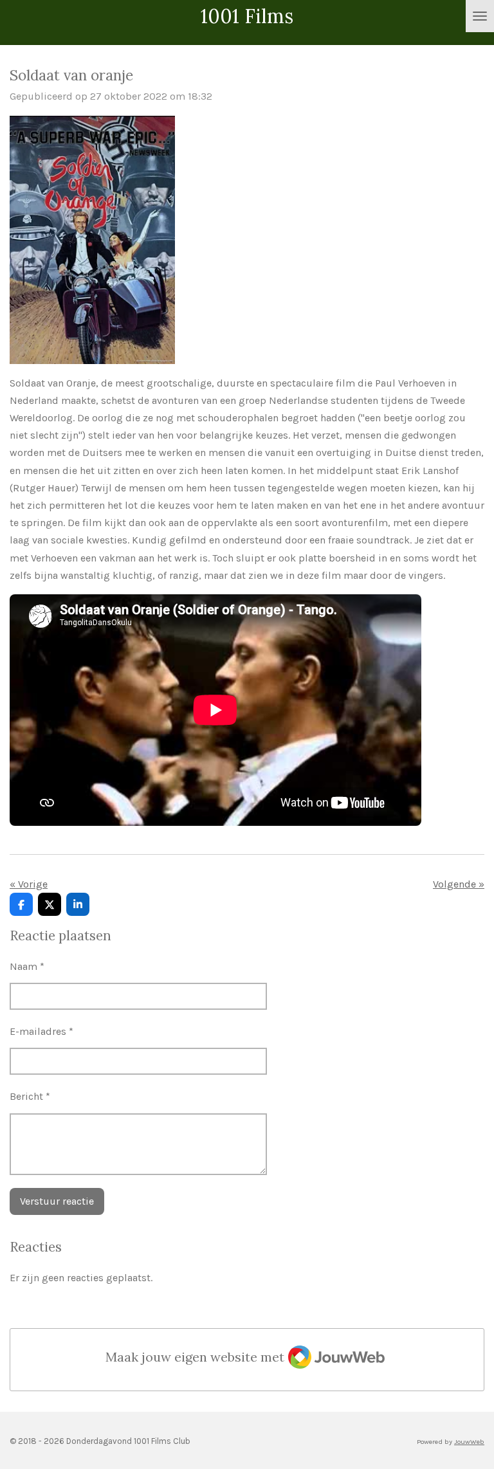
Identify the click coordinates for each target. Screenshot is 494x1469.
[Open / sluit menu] (480, 16)
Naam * (27, 966)
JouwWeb (469, 1441)
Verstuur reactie (57, 1201)
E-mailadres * (41, 1031)
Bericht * (30, 1096)
